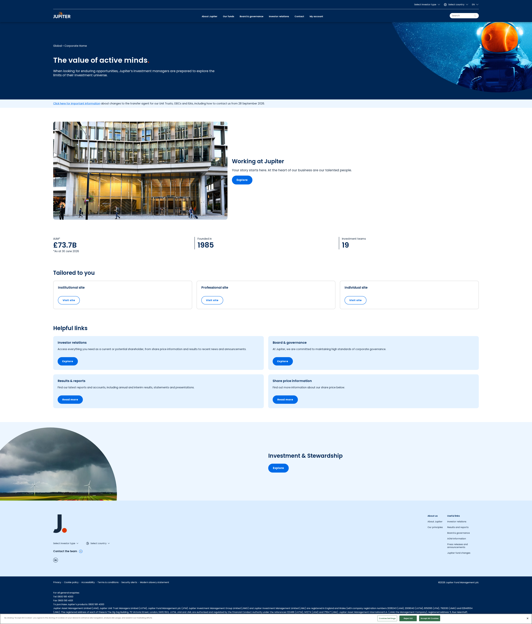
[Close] (528, 618)
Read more (70, 399)
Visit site (71, 300)
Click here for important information (76, 103)
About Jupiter (209, 16)
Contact (299, 16)
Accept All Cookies (429, 618)
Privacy (57, 582)
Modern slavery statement (154, 582)
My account (316, 16)
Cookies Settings (387, 618)
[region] (266, 619)
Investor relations (279, 16)
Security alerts (129, 582)
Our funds (228, 16)
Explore (242, 180)
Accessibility (88, 582)
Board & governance (251, 16)
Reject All (408, 618)
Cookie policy (71, 582)
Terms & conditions (108, 582)
